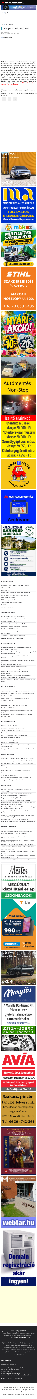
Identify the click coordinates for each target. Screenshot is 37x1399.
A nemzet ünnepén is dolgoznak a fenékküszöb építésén (16, 860)
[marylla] (18, 1005)
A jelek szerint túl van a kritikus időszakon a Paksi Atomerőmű (17, 844)
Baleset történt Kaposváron (8, 733)
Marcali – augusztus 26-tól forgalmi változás (13, 616)
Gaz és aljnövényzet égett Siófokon (10, 737)
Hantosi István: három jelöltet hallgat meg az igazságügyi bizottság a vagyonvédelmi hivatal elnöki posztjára (16, 794)
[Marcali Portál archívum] (18, 507)
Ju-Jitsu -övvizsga (5, 590)
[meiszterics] (18, 204)
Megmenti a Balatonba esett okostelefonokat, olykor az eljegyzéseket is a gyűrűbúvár (16, 648)
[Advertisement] (18, 1304)
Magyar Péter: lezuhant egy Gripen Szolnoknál (13, 798)
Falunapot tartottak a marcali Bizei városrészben (14, 626)
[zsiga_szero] (18, 1038)
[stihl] (18, 289)
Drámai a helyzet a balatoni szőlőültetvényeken (14, 666)
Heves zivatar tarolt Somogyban (9, 742)
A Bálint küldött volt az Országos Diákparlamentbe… (15, 698)
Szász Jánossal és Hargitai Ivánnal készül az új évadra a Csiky (17, 780)
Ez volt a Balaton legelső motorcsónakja (11, 664)
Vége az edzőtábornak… (7, 588)
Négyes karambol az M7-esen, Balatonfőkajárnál (14, 735)
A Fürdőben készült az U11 (8, 597)
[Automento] (18, 386)
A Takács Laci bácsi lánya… (8, 700)
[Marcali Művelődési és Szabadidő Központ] (18, 1196)
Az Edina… (4, 703)
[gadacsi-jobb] (18, 968)
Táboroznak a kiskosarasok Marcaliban (11, 602)
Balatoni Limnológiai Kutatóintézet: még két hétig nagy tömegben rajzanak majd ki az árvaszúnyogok (16, 676)
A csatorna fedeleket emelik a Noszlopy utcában (14, 619)
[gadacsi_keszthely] (18, 169)
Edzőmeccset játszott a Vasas (9, 600)
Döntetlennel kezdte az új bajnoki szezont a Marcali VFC (16, 585)
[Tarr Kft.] (18, 924)
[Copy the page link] (15, 99)
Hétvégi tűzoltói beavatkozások (9, 725)
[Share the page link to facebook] (4, 99)
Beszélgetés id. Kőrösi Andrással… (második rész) (14, 705)
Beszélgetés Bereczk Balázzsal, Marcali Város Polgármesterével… (18, 693)
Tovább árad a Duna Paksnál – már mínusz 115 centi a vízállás (17, 847)
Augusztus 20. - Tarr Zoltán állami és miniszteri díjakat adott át (17, 758)
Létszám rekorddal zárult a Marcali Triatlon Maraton (15, 624)
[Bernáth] (18, 1151)
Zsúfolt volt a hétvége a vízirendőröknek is (12, 728)
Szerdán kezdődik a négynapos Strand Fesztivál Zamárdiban (17, 761)
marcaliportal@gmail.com (19, 1337)
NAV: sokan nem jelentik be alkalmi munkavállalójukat (15, 800)
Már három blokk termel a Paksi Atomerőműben (14, 833)
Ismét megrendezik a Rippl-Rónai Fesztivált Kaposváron (16, 770)
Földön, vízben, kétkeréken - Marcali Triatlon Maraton (15, 592)
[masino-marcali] (18, 333)
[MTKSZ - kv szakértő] (18, 245)
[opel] (18, 437)
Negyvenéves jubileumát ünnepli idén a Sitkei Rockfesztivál (17, 763)
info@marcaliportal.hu (24, 1375)
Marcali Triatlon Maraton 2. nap (9, 631)
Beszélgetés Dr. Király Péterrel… (9, 696)
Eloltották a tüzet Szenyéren (8, 740)
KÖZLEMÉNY (4, 604)
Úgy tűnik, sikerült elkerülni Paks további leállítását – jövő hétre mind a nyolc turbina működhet (18, 856)
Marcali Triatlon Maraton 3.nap (9, 628)
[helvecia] (18, 1109)
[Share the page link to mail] (9, 99)
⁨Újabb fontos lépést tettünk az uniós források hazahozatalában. (18, 821)
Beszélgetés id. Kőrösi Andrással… (10, 708)
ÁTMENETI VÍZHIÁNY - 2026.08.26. (10, 621)
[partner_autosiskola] (18, 474)
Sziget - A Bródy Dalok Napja (8, 775)
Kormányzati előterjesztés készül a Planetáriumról (14, 819)
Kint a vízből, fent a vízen (7, 849)
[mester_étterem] (18, 881)
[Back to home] (12, 2)
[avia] (18, 1071)
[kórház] (18, 550)
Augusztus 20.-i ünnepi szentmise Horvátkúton (13, 635)
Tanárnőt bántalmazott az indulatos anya (12, 730)
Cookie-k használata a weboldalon (11, 1378)
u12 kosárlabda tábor (7, 607)
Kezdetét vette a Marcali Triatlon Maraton (12, 638)
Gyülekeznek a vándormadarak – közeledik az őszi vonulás (16, 831)
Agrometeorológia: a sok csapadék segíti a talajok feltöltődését (18, 691)
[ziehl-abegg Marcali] (18, 7)
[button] (35, 2)
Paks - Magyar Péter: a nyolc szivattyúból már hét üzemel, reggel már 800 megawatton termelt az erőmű (18, 807)
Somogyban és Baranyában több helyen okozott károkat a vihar (18, 749)
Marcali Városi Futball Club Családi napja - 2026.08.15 (15, 595)
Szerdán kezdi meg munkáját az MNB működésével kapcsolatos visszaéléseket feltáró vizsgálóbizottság (18, 803)
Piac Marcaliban (5, 633)
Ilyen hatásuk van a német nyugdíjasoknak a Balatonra (16, 669)
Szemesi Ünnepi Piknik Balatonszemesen (12, 768)
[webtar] (18, 1251)
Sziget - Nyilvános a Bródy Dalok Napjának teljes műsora (16, 777)
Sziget (2, 765)
